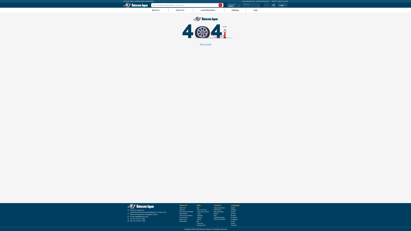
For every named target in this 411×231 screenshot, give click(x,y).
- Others (199, 219)
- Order (199, 213)
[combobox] (234, 5)
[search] (220, 5)
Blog (215, 215)
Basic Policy (183, 219)
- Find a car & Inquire (203, 211)
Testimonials (217, 210)
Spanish (233, 213)
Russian (233, 211)
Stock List (180, 10)
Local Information (208, 10)
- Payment (200, 215)
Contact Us (200, 223)
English (233, 208)
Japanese (233, 225)
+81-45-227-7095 (139, 219)
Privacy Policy (183, 217)
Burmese (233, 215)
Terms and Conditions (185, 215)
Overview (182, 210)
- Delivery (199, 217)
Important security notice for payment (219, 218)
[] (205, 44)
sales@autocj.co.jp (141, 216)
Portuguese (234, 219)
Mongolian (234, 217)
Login (281, 5)
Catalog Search (201, 225)
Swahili (233, 223)
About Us (155, 10)
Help (255, 10)
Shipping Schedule (219, 208)
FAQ (198, 221)
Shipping (235, 10)
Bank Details (183, 221)
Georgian (233, 210)
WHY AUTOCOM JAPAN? (186, 211)
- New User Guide (202, 210)
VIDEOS (216, 213)
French (233, 221)
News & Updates (218, 211)
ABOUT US (182, 208)
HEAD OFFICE (183, 213)
